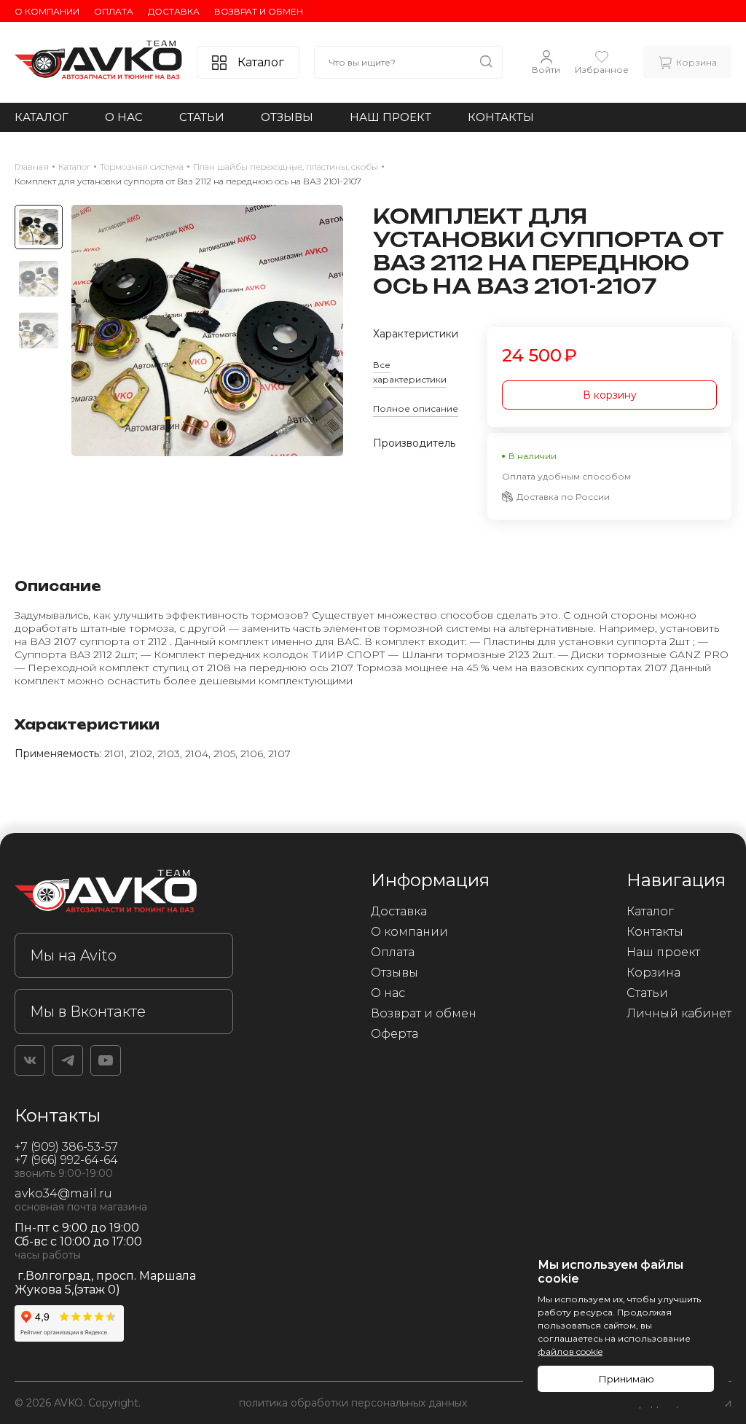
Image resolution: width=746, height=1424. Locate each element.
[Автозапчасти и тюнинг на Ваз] (124, 893)
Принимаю (626, 1379)
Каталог (41, 117)
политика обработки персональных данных (353, 1402)
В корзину (610, 395)
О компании (47, 11)
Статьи (201, 117)
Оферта (394, 1034)
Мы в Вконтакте (88, 1011)
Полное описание (415, 408)
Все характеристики (410, 372)
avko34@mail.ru (63, 1193)
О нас (124, 117)
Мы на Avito (73, 955)
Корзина (653, 972)
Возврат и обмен (258, 11)
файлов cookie (570, 1351)
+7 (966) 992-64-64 (66, 1160)
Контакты (501, 117)
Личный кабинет (679, 1013)
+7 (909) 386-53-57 (66, 1147)
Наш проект (390, 117)
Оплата (113, 11)
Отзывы (287, 117)
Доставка (174, 11)
